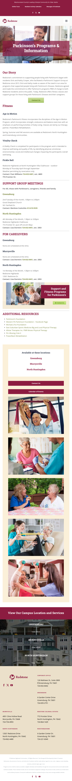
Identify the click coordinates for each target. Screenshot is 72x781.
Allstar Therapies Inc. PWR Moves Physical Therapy (26, 330)
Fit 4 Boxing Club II (13, 333)
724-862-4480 (8, 739)
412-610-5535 (32, 208)
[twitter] (36, 12)
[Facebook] (4, 685)
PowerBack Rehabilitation (16, 336)
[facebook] (33, 12)
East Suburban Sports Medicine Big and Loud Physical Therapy (31, 327)
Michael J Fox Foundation (16, 324)
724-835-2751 (42, 703)
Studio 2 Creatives (58, 758)
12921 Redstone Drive (11, 733)
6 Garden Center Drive (46, 697)
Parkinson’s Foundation (15, 319)
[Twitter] (7, 685)
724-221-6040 (42, 739)
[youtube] (39, 12)
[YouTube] (11, 685)
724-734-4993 (8, 722)
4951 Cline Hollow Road (12, 716)
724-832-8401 (28, 174)
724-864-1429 (42, 722)
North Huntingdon (12, 213)
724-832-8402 (42, 686)
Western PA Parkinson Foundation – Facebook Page (27, 322)
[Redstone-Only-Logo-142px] (10, 20)
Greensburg (8, 194)
